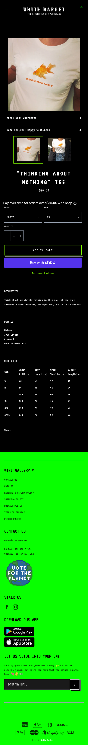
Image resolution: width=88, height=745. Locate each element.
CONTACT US (10, 479)
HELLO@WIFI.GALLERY (15, 540)
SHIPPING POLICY (13, 499)
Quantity (8, 226)
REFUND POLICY (12, 518)
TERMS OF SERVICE (14, 512)
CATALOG (8, 486)
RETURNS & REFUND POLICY (19, 492)
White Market (47, 740)
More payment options (43, 273)
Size (46, 207)
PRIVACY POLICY (13, 505)
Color (7, 207)
